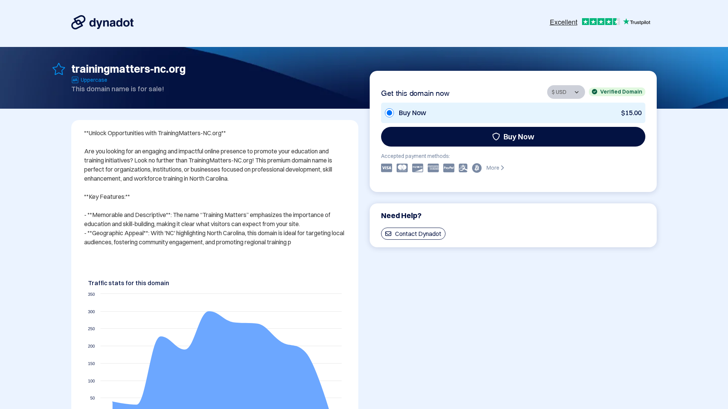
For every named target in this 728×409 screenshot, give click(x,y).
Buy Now (519, 136)
